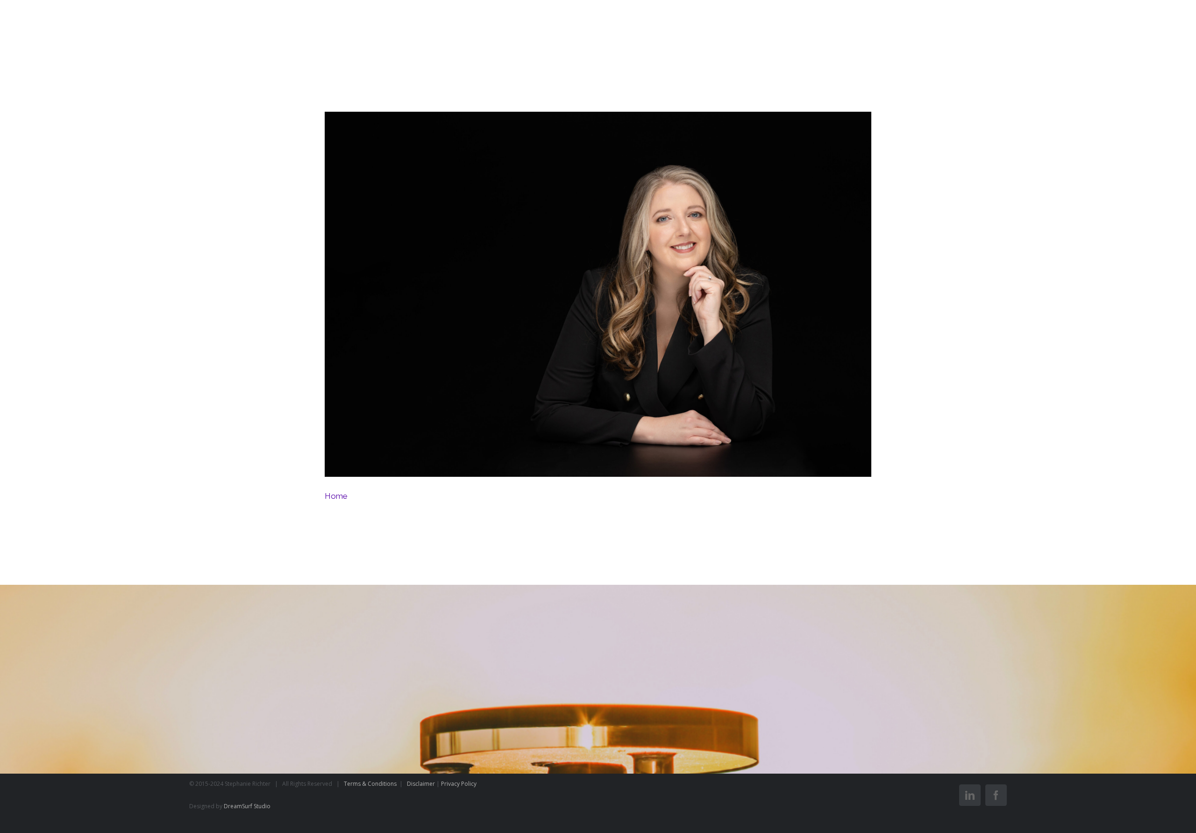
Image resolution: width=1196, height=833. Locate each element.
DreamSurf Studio (247, 806)
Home (599, 296)
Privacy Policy (459, 784)
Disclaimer (421, 784)
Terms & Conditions (371, 784)
